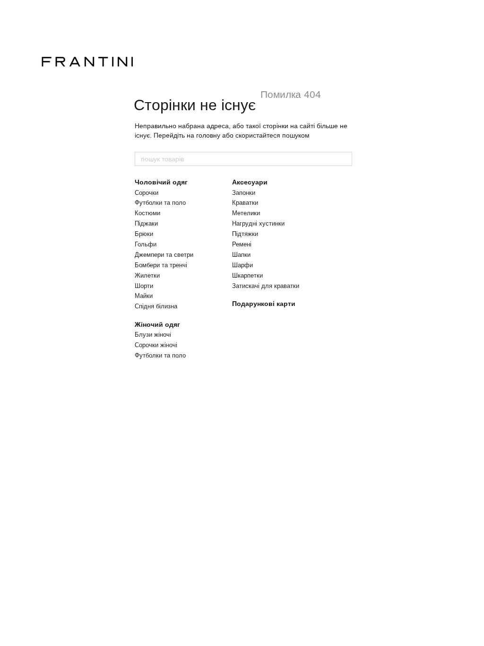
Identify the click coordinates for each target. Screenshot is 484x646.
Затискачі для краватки (265, 285)
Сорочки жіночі (156, 345)
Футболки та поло (160, 202)
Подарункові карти (263, 303)
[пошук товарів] (344, 159)
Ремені (241, 244)
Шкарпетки (247, 275)
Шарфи (242, 265)
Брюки (144, 233)
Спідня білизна (156, 306)
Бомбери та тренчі (161, 265)
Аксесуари (250, 182)
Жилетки (147, 275)
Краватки (245, 202)
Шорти (144, 285)
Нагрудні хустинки (258, 223)
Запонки (243, 192)
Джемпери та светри (164, 254)
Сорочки (146, 192)
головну (208, 135)
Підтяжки (245, 233)
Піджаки (146, 223)
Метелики (246, 213)
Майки (144, 295)
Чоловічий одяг (161, 182)
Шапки (241, 254)
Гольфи (145, 244)
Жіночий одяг (157, 324)
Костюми (147, 213)
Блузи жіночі (153, 334)
